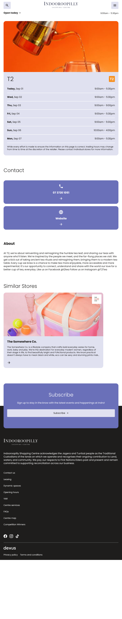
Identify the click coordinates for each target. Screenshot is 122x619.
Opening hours (11, 492)
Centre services (12, 505)
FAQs (6, 511)
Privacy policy (11, 554)
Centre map (10, 518)
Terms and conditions (31, 554)
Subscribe (61, 413)
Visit (6, 498)
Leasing (7, 479)
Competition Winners (14, 524)
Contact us (9, 472)
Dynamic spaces (12, 485)
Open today (12, 13)
